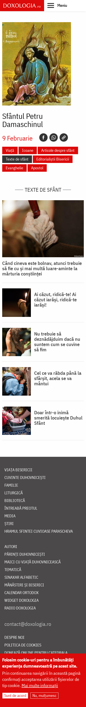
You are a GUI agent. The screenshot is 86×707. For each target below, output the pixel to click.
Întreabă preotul (20, 508)
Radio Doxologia (20, 608)
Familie (11, 485)
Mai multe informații (40, 685)
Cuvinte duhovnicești (25, 477)
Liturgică (13, 493)
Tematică (12, 570)
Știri (9, 523)
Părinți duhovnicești (24, 554)
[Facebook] (43, 137)
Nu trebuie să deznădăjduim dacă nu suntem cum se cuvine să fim (57, 341)
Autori (10, 547)
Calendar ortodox (21, 593)
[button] (57, 5)
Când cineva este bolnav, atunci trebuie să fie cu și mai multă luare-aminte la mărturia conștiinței (42, 268)
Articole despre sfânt (58, 150)
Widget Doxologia (21, 600)
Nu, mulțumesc (44, 695)
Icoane (27, 150)
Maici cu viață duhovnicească (32, 562)
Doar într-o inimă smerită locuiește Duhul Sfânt (58, 418)
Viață (10, 150)
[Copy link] (64, 137)
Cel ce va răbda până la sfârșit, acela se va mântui (57, 378)
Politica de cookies (22, 645)
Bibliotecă (14, 500)
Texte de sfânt (17, 159)
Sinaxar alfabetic (21, 577)
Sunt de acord (15, 695)
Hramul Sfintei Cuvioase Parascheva (38, 531)
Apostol (37, 167)
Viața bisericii (18, 470)
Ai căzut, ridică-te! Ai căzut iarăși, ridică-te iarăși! (55, 299)
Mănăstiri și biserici (24, 585)
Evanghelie (14, 167)
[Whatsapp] (53, 137)
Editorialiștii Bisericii (52, 159)
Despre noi (14, 637)
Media (9, 516)
